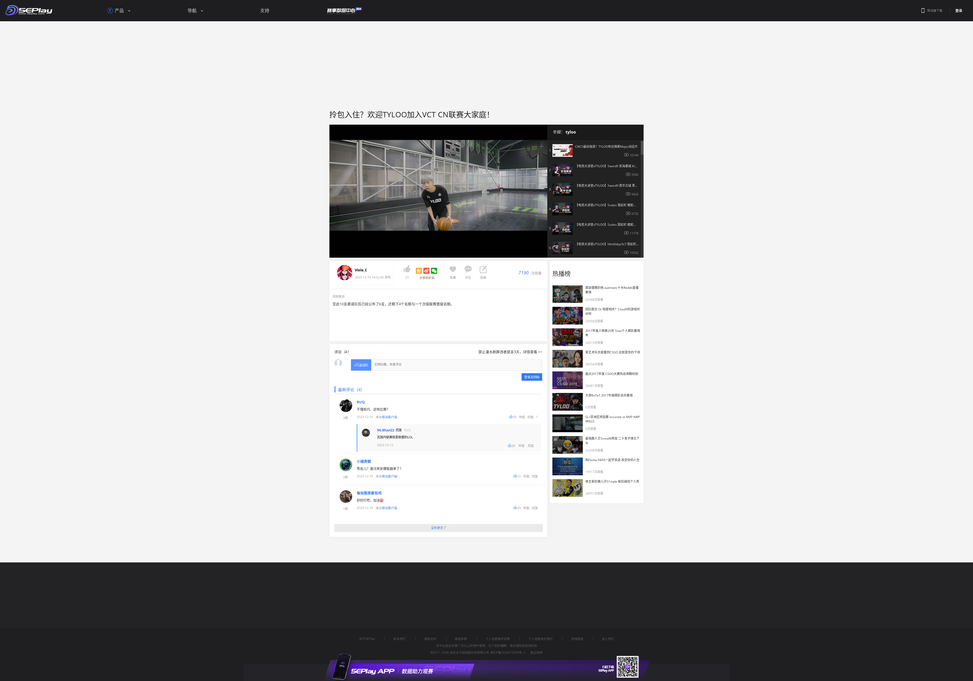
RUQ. (361, 402)
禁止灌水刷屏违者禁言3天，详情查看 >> (510, 351)
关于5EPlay (367, 639)
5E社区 (398, 590)
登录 (958, 10)
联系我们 (400, 639)
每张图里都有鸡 (369, 493)
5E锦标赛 (375, 590)
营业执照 (536, 652)
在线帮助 (351, 590)
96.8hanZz (386, 430)
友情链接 (577, 639)
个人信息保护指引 (540, 639)
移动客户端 (389, 417)
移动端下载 (934, 10)
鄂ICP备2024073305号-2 (508, 652)
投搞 (483, 277)
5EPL (323, 590)
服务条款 (461, 639)
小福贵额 (364, 461)
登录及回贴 (531, 377)
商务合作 (430, 639)
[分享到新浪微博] (426, 271)
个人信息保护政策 (497, 639)
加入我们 (608, 639)
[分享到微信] (434, 271)
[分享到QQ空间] (419, 271)
